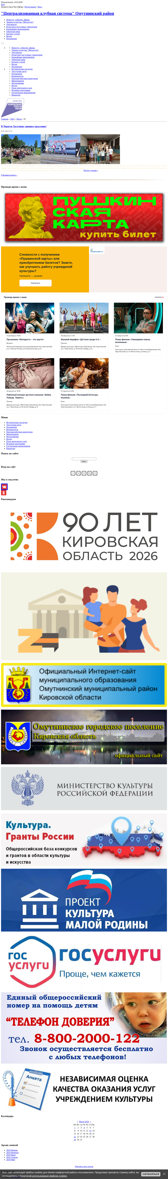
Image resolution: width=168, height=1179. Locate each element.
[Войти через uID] (72, 473)
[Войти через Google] (89, 473)
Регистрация (30, 7)
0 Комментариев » (9, 175)
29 (75, 1140)
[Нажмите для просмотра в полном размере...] (21, 163)
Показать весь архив (84, 1166)
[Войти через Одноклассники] (95, 473)
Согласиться (151, 1174)
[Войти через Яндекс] (84, 473)
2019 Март (11, 1155)
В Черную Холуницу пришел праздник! (23, 126)
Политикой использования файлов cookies (43, 1176)
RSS (3, 4)
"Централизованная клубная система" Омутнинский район (57, 13)
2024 (12, 119)
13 (90, 1131)
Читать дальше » (90, 170)
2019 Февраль (12, 1152)
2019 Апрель (12, 1157)
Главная (4, 119)
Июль (19, 119)
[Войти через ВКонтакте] (78, 473)
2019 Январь (12, 1150)
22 (75, 1137)
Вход (40, 7)
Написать (35, 283)
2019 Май (10, 1160)
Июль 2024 (84, 1122)
